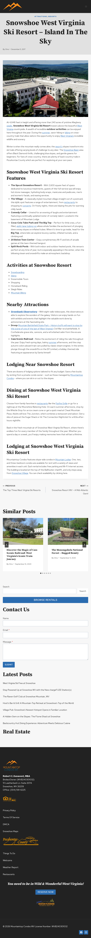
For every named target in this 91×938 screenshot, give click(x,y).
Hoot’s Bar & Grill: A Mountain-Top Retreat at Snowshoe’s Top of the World (38, 703)
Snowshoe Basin (71, 150)
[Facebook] (81, 932)
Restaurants (9, 874)
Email (6, 630)
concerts (27, 205)
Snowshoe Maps (10, 831)
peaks (9, 125)
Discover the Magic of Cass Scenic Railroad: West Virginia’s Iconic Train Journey (22, 555)
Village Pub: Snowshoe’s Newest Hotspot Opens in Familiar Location (35, 709)
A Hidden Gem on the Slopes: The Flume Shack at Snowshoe (31, 716)
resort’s (58, 146)
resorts (52, 16)
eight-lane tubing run (27, 226)
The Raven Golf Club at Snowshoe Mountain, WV (26, 696)
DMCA (6, 824)
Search (6, 586)
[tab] (40, 573)
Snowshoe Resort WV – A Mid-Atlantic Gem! (70, 490)
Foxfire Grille (61, 403)
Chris (7, 49)
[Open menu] (86, 6)
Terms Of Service (11, 817)
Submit (9, 664)
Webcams (7, 860)
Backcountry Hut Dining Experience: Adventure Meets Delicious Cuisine (36, 723)
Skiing (13, 275)
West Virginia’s (67, 136)
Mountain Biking (18, 292)
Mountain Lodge (63, 459)
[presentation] (23, 531)
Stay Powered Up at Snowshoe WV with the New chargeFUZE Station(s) (37, 690)
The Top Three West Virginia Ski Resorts (22, 488)
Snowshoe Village (20, 473)
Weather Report (10, 867)
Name (6, 618)
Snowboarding (17, 272)
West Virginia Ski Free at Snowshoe (19, 683)
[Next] (84, 544)
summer (46, 132)
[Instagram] (86, 932)
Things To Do (9, 853)
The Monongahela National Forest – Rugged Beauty (67, 552)
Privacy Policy (9, 810)
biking (67, 132)
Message (8, 641)
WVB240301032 (26, 779)
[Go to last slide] (7, 544)
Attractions (40, 16)
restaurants (69, 202)
